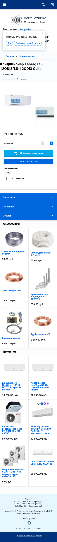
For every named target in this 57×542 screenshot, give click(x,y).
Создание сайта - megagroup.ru (29, 536)
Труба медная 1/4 (11, 290)
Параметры (9, 197)
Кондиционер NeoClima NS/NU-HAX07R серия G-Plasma (11, 386)
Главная (10, 56)
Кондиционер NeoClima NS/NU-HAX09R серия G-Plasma (40, 386)
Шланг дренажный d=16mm (41, 253)
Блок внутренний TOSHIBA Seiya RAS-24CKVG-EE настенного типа (41, 430)
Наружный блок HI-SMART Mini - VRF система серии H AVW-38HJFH (13, 473)
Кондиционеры (27, 56)
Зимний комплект (12, 338)
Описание (8, 206)
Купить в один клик (28, 161)
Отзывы (7, 215)
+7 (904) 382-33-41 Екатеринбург (28, 504)
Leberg (7, 172)
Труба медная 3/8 (40, 334)
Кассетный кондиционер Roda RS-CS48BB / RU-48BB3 (12, 430)
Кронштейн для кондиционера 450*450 (39, 296)
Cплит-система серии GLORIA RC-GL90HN (43, 462)
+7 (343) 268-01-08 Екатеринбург (28, 501)
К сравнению (18, 178)
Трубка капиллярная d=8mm (13, 252)
